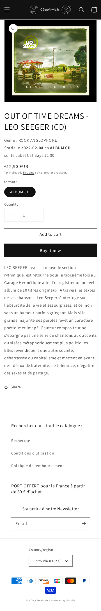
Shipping (29, 172)
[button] (7, 10)
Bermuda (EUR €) (47, 561)
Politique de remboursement (37, 465)
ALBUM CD (20, 191)
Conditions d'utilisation (32, 453)
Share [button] (16, 386)
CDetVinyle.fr (42, 600)
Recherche (20, 440)
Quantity (11, 204)
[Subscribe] (83, 524)
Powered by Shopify (63, 600)
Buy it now (50, 250)
